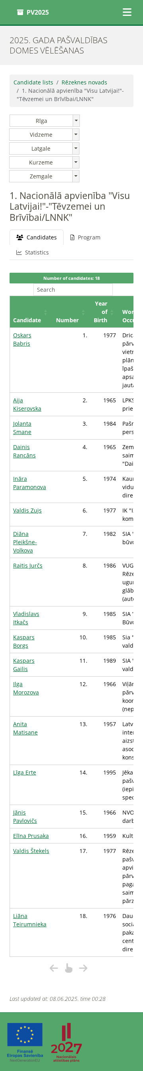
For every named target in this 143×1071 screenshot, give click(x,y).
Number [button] (67, 320)
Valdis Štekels (31, 851)
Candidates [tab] (42, 237)
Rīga (41, 120)
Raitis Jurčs (28, 565)
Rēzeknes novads (84, 82)
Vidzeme (41, 134)
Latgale (40, 148)
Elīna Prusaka (31, 836)
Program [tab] (89, 237)
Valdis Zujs (27, 510)
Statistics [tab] (37, 252)
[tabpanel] (71, 622)
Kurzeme (41, 162)
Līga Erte (24, 772)
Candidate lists (33, 82)
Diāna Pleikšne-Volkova (25, 542)
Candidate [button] (27, 320)
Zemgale (41, 176)
